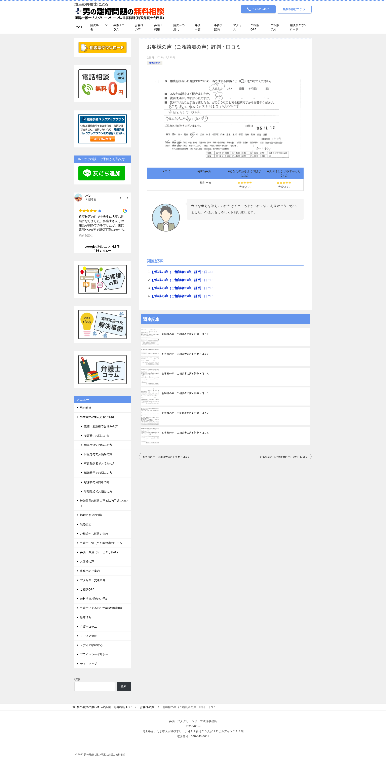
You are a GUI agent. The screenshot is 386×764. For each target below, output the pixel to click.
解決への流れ (179, 27)
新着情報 (85, 617)
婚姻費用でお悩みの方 (98, 472)
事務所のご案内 (90, 570)
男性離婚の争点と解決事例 (97, 417)
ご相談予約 (275, 27)
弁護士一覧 (199, 27)
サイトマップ (88, 663)
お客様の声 (139, 27)
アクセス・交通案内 (92, 580)
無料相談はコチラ (294, 9)
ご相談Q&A (254, 27)
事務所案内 (218, 27)
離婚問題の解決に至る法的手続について (104, 503)
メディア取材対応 (91, 645)
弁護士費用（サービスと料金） (99, 552)
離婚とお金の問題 (91, 515)
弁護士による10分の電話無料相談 (101, 608)
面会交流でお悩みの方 (98, 445)
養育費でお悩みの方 (96, 435)
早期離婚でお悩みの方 (98, 491)
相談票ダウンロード (298, 27)
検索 (77, 679)
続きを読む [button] (86, 235)
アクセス (237, 27)
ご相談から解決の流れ (94, 533)
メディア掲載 (88, 635)
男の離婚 (85, 407)
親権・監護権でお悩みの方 (101, 426)
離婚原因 (85, 524)
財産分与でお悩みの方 (98, 454)
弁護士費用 (158, 27)
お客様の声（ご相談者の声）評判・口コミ (183, 272)
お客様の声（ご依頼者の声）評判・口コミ (185, 413)
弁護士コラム (119, 27)
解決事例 (94, 27)
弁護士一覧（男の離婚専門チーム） (102, 543)
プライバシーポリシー (94, 654)
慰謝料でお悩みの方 (96, 482)
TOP (79, 27)
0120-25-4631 (260, 9)
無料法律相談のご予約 (94, 598)
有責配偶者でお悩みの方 (99, 463)
